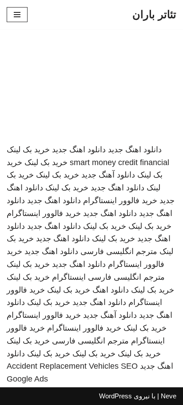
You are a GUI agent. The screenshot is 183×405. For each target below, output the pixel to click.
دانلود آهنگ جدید (108, 174)
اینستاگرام (69, 277)
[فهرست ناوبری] (17, 14)
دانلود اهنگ (110, 289)
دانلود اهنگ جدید (135, 149)
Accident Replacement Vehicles (63, 366)
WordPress (115, 396)
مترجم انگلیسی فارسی (118, 251)
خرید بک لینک (28, 149)
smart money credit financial (119, 162)
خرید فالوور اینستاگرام (120, 200)
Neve (168, 396)
